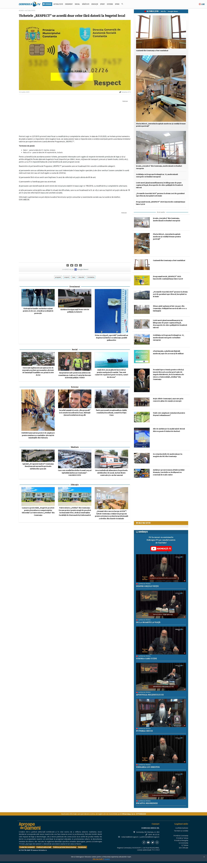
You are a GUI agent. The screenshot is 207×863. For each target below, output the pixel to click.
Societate (82, 847)
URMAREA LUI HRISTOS (148, 767)
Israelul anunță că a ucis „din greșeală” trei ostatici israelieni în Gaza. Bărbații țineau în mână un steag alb (74, 412)
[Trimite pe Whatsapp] (80, 265)
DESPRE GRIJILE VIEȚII (147, 586)
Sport (102, 4)
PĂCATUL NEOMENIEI (147, 803)
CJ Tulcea (184, 845)
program (58, 277)
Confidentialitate (181, 828)
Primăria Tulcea (182, 838)
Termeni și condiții (181, 831)
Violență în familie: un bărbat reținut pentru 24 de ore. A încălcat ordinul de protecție (38, 311)
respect (66, 277)
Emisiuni (48, 4)
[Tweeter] (71, 265)
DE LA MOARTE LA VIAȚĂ (148, 622)
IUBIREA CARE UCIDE (146, 658)
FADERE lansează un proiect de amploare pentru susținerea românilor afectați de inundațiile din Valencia (38, 435)
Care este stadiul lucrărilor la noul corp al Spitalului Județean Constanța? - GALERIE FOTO (74, 472)
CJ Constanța (183, 843)
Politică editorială (44, 847)
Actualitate (58, 4)
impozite (81, 277)
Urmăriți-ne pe (75, 269)
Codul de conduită (27, 847)
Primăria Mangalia (181, 840)
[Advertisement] (75, 118)
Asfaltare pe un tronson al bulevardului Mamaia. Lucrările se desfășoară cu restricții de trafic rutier (168, 472)
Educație (94, 4)
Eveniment (69, 4)
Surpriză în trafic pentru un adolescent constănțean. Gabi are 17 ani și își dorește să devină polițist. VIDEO (74, 375)
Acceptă (107, 859)
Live (203, 4)
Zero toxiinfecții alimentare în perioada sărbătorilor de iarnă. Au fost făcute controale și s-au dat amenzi (111, 472)
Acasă (21, 10)
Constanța (90, 277)
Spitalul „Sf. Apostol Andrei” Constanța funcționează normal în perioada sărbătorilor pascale (38, 466)
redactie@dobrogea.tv (129, 837)
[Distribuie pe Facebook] (68, 265)
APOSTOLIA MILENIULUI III (150, 695)
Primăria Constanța (181, 835)
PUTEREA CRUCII (144, 731)
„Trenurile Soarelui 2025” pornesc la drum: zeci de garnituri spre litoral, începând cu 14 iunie (170, 294)
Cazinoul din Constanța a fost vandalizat (152, 51)
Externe (110, 4)
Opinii (117, 4)
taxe (73, 277)
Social (77, 4)
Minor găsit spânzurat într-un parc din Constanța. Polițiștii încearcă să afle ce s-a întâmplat (170, 308)
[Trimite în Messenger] (76, 265)
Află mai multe (98, 859)
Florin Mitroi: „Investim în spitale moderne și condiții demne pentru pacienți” (167, 236)
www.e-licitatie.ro (40, 850)
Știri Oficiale (183, 848)
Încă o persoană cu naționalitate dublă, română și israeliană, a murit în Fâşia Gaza (111, 412)
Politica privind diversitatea (64, 847)
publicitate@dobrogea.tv (149, 837)
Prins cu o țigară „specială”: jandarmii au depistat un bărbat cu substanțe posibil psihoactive (111, 337)
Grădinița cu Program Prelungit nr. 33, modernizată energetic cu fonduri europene (168, 337)
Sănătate (85, 4)
